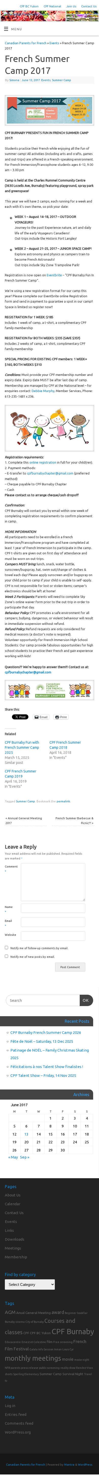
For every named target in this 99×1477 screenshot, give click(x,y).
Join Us (71, 6)
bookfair (82, 1312)
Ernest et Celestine (34, 1342)
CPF (26, 1333)
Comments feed (19, 1423)
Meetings (13, 1248)
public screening (49, 1367)
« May (13, 1157)
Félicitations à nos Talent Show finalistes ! (46, 1066)
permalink (63, 801)
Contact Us (88, 6)
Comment (9, 869)
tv (6, 1380)
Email (8, 923)
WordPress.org (18, 1432)
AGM (10, 1312)
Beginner (70, 1312)
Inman (58, 1349)
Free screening (63, 1342)
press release (29, 1367)
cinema (20, 1321)
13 (26, 1134)
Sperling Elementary (26, 1374)
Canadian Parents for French (25, 43)
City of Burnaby (34, 1321)
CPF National (52, 6)
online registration (42, 462)
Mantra (69, 1464)
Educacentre (13, 1342)
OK (84, 1000)
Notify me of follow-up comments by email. (39, 948)
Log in (10, 1405)
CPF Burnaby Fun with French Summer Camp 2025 (22, 747)
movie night (81, 1359)
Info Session (45, 1349)
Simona (14, 80)
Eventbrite (54, 275)
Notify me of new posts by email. (32, 956)
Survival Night (72, 1374)
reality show (67, 1367)
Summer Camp (61, 80)
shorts (8, 1374)
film (50, 1342)
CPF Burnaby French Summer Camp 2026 (45, 1032)
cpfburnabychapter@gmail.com (50, 473)
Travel (88, 1374)
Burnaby (10, 1321)
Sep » (24, 1157)
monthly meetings (33, 1358)
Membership (16, 1257)
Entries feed (15, 1414)
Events (54, 43)
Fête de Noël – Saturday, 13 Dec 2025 (41, 1041)
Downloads (14, 1239)
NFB (7, 1367)
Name (9, 909)
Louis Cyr (68, 1349)
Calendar (12, 1204)
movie (68, 1359)
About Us (13, 1195)
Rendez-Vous (84, 1367)
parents (15, 1367)
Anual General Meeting (33, 1313)
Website (9, 934)
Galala (33, 1349)
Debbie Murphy (43, 391)
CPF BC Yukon (29, 6)
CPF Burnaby (73, 1331)
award (58, 1312)
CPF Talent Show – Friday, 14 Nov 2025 (43, 1075)
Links (9, 1230)
